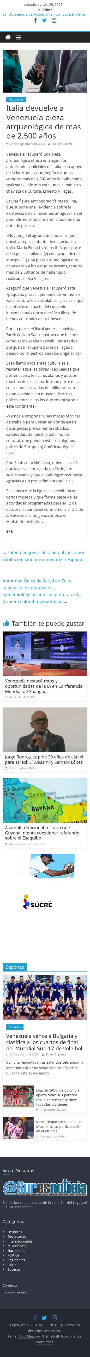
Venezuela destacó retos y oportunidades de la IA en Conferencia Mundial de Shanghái (44, 686)
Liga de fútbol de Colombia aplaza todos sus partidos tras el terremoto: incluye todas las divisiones (57, 1097)
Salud (12, 1264)
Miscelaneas (17, 1245)
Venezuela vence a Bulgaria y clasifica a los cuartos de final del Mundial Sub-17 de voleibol (44, 1042)
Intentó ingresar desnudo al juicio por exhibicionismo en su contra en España (43, 555)
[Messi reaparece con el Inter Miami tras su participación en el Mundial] (18, 1119)
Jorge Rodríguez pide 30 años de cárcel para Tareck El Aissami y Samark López (44, 759)
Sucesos (13, 1269)
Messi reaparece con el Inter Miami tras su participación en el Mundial (59, 1126)
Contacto (10, 1285)
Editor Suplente (62, 144)
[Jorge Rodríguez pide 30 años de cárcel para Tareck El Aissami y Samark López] (45, 710)
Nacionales (16, 99)
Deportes (15, 1027)
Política (13, 1255)
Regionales (16, 1260)
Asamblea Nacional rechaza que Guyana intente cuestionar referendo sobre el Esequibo (42, 833)
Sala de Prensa (14, 1293)
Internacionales (19, 1241)
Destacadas (16, 1236)
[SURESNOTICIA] (8, 37)
